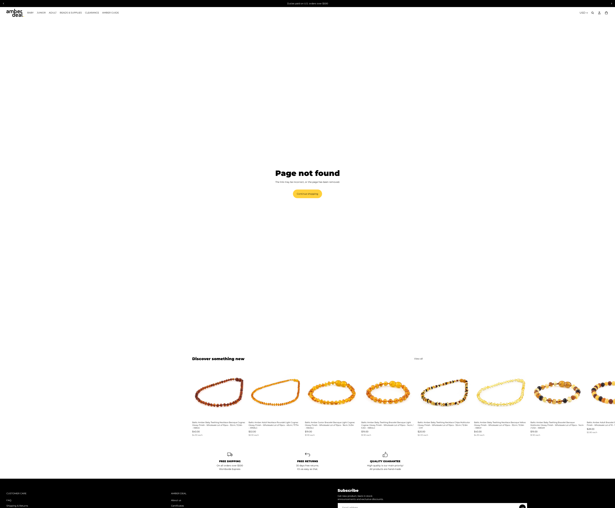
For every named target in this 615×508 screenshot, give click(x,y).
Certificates (177, 505)
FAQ (8, 500)
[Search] (592, 12)
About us (176, 500)
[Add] (241, 414)
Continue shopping (307, 193)
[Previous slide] (3, 3)
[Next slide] (611, 3)
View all (418, 358)
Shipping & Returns (17, 505)
